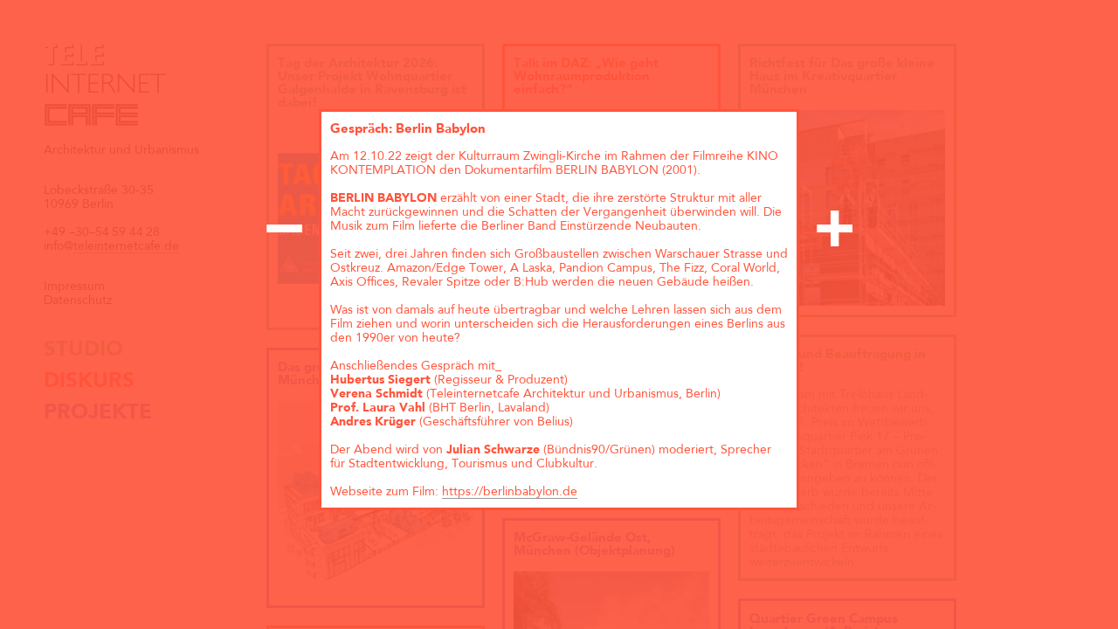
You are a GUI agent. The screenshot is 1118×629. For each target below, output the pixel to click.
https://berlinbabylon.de (509, 492)
